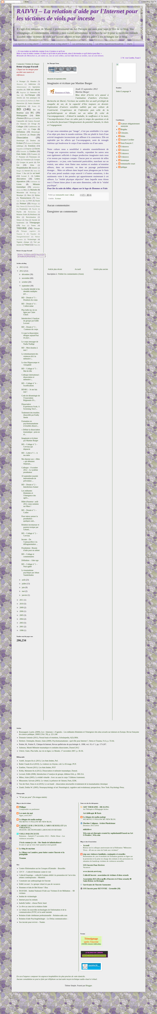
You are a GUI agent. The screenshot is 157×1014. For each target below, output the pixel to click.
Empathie (20, 149)
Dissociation (22, 137)
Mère (25, 190)
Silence (19, 220)
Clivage (33, 124)
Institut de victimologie (28, 896)
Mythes (37, 195)
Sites (26, 220)
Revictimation (31, 217)
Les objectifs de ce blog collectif (26, 44)
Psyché (34, 209)
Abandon (33, 81)
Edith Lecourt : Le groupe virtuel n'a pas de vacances (39, 884)
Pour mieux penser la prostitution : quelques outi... (29, 518)
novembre (26, 278)
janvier (25, 595)
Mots (29, 195)
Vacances (86, 867)
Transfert (33, 234)
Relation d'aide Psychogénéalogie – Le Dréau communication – (43, 919)
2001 (22, 627)
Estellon (33, 151)
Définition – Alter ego (30, 560)
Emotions (31, 146)
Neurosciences (25, 198)
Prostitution (24, 209)
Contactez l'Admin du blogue (28, 64)
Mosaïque (20, 195)
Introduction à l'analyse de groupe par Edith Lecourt (30, 320)
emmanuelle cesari (128, 164)
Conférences (32, 127)
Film (18, 160)
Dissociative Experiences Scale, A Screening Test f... (30, 406)
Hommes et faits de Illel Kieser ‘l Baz (33, 887)
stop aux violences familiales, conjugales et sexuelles (104, 854)
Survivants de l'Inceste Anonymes (97, 885)
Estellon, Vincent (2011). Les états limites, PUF (37, 767)
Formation (27, 160)
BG (32, 112)
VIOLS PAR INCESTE (29, 834)
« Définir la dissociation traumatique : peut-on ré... (30, 432)
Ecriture (58, 198)
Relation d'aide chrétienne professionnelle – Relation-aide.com (43, 915)
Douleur (33, 140)
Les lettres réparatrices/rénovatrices (109, 44)
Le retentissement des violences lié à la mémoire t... (29, 356)
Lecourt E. (25, 176)
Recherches (32, 212)
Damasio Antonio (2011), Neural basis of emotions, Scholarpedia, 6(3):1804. (48, 738)
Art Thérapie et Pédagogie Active (95, 809)
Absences (20, 84)
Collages (20, 126)
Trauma (22, 858)
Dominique (20, 140)
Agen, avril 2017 (25, 815)
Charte (129, 44)
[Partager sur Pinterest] (90, 195)
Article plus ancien (100, 269)
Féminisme (33, 157)
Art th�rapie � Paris (92, 813)
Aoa (18, 95)
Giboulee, (124, 133)
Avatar (34, 106)
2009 (22, 607)
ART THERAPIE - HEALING (96, 807)
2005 (22, 615)
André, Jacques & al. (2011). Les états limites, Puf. (38, 761)
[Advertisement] (26, 682)
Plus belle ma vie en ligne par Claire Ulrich (29, 312)
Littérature (33, 181)
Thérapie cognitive (28, 231)
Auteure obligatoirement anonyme (130, 125)
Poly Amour (21, 206)
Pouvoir (30, 206)
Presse (38, 206)
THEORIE (22, 228)
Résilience (33, 214)
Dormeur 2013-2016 (91, 825)
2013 (22, 267)
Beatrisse (20, 113)
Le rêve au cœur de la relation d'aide (33, 906)
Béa (34, 110)
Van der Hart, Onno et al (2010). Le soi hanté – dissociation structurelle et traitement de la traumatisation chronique (63, 784)
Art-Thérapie (30, 95)
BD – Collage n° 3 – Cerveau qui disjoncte (29, 446)
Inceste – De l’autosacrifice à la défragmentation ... (29, 541)
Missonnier (20, 192)
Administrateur (21, 87)
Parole (37, 201)
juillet (24, 584)
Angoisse (23, 92)
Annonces (33, 92)
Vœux (36, 245)
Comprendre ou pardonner (29, 809)
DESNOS (23, 135)
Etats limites (21, 154)
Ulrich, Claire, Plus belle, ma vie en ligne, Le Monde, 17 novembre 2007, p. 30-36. (51, 751)
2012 (22, 271)
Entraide (23, 151)
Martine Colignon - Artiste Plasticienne (99, 823)
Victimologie (31, 239)
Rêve (18, 217)
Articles (19, 98)
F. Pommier (21, 157)
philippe (124, 167)
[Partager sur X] (86, 195)
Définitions (21, 132)
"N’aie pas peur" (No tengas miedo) (33, 797)
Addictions (32, 84)
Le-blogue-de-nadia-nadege (30, 819)
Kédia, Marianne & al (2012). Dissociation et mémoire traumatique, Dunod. (48, 771)
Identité (34, 168)
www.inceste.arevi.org (92, 871)
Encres (37, 149)
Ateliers (30, 101)
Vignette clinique (23, 242)
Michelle (33, 190)
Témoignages (34, 223)
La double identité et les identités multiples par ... (30, 291)
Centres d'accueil (34, 121)
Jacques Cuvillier (127, 140)
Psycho (19, 212)
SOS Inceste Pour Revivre (94, 865)
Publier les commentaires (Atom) (71, 274)
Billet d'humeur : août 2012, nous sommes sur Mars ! (30, 504)
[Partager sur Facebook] (88, 195)
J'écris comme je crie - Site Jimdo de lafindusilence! (40, 842)
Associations (21, 101)
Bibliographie (22, 115)
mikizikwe (87, 829)
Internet (27, 171)
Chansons (23, 124)
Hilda (32, 165)
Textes (33, 225)
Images (19, 171)
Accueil (78, 269)
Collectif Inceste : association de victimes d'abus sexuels (106, 875)
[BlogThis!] (83, 195)
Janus (35, 171)
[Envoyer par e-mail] (81, 195)
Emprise (28, 149)
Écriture (28, 143)
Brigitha (124, 129)
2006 (22, 611)
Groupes (37, 160)
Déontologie (35, 132)
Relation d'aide (22, 214)
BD (19, 109)
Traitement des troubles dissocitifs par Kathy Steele (30, 415)
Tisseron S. (21, 234)
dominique (125, 160)
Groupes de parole (26, 162)
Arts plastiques (31, 98)
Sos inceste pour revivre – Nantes (32, 922)
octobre (25, 282)
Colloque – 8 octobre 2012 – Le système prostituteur (29, 470)
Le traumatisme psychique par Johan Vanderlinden (30, 572)
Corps (33, 129)
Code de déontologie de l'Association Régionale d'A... (30, 398)
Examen (34, 154)
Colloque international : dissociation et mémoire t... (30, 377)
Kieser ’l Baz (21, 173)
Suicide (34, 220)
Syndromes (20, 223)
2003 (22, 623)
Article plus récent (55, 269)
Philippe (34, 204)
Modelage (33, 192)
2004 (22, 619)
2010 (22, 604)
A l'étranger (21, 81)
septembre (26, 286)
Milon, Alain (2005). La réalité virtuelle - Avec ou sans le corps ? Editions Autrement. (52, 777)
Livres (19, 184)
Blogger (89, 986)
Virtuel (27, 245)
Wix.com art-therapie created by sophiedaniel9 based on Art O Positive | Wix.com (108, 834)
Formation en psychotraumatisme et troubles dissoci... (30, 423)
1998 (22, 630)
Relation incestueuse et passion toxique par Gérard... (30, 527)
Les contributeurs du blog (82, 44)
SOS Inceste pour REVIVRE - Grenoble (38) (101, 888)
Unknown (125, 147)
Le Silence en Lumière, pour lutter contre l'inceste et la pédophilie (41, 853)
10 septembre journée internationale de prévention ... (29, 478)
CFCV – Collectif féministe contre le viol (35, 872)
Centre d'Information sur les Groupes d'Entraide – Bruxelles (42, 868)
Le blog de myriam (27, 849)
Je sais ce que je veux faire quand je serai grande (38, 845)
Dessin (33, 135)
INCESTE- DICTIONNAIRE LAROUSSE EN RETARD (40, 830)
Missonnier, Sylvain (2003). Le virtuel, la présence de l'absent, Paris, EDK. (48, 781)
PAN (30, 201)
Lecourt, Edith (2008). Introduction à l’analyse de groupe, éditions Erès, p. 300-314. (51, 774)
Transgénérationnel (23, 237)
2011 (22, 600)
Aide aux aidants (33, 89)
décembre (26, 274)
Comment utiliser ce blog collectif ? (55, 44)
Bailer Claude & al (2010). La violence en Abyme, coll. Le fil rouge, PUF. (48, 764)
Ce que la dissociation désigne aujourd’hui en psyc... (30, 335)
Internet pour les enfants (28, 900)
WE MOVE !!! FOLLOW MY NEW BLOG (35, 822)
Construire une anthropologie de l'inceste (35, 881)
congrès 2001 (22, 129)
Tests (23, 225)
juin (23, 587)
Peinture (23, 203)
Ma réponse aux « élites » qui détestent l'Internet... (30, 461)
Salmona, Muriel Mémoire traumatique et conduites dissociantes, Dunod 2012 (49, 748)
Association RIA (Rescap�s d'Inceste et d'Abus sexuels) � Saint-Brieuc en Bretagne (107, 880)
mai (23, 591)
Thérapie (37, 228)
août (24, 580)
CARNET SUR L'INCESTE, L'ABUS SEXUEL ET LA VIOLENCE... (42, 827)
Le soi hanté (35, 173)
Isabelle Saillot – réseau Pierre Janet (33, 903)
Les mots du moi (26, 813)
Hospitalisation (22, 168)
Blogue (29, 118)
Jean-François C (127, 143)
